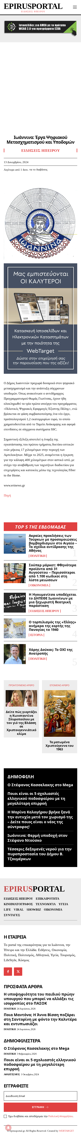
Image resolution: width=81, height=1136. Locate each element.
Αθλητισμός (12, 1074)
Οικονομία (39, 585)
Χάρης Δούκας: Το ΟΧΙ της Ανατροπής (51, 651)
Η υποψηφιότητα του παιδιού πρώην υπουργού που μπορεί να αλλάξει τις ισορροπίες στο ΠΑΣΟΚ (39, 999)
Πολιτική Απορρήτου (60, 1116)
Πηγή (7, 495)
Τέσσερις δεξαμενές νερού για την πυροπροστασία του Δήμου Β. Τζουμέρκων (40, 853)
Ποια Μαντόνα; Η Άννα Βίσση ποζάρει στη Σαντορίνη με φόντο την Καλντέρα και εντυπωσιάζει (40, 1019)
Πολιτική (37, 555)
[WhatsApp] (33, 181)
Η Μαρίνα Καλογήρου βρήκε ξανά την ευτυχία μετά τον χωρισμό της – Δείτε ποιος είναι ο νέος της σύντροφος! (40, 819)
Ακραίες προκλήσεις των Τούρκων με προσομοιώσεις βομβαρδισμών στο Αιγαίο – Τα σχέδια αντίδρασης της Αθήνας (53, 543)
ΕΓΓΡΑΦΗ (38, 1107)
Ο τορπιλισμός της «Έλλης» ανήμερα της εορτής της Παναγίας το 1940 (52, 626)
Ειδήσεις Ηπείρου (44, 611)
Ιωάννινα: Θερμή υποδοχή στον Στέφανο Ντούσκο (37, 838)
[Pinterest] (25, 181)
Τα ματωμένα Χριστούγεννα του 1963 (59, 745)
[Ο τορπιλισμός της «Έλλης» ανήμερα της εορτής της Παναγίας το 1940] (15, 628)
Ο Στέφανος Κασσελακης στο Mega (40, 784)
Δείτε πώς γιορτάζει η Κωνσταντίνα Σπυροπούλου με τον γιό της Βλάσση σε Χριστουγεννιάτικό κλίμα (21, 722)
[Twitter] (16, 181)
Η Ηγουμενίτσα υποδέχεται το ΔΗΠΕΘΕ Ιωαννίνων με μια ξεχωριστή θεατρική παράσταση (52, 600)
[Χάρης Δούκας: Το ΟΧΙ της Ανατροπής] (15, 654)
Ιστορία (36, 635)
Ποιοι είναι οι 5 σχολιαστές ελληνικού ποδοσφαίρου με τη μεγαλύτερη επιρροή (36, 798)
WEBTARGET (66, 1130)
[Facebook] (7, 181)
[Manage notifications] (8, 1128)
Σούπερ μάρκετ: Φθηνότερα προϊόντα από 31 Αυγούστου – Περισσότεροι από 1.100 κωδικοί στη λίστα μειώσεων (52, 572)
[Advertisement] (40, 84)
